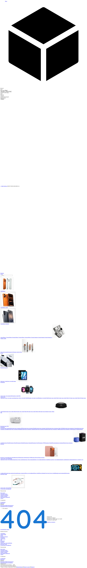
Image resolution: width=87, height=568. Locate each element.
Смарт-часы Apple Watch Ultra (34, 411)
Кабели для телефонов (38, 459)
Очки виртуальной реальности (6, 352)
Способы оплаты (3, 493)
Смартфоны (2, 533)
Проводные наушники (67, 442)
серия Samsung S (42, 337)
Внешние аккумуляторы (60, 473)
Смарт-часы (2, 538)
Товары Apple (3, 534)
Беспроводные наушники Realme (14, 429)
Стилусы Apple (52, 473)
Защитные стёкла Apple (18, 459)
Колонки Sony (23, 457)
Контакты (2, 503)
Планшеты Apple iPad (16, 395)
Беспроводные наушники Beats (29, 428)
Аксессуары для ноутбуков (5, 487)
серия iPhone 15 (16, 337)
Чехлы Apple (36, 473)
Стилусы (47, 473)
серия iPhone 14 (22, 337)
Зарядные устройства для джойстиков (8, 381)
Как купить (2, 492)
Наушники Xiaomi (48, 442)
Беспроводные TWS (4, 426)
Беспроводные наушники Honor (40, 429)
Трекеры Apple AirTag (17, 352)
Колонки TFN (28, 457)
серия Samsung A (35, 337)
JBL (1, 539)
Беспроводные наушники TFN (65, 429)
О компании (2, 502)
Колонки (2, 541)
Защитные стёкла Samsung (28, 459)
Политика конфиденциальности (6, 505)
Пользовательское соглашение (6, 506)
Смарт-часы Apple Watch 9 (11, 411)
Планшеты (2, 537)
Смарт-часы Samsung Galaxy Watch (47, 411)
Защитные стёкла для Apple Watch (21, 398)
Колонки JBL (17, 457)
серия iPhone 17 (3, 337)
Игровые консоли (4, 536)
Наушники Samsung (28, 442)
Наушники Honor (12, 442)
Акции (1, 498)
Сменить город (8, 91)
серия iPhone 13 (29, 337)
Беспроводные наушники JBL (17, 428)
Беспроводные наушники (5, 428)
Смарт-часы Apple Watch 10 (75, 398)
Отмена (2, 99)
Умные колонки (41, 457)
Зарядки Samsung (69, 459)
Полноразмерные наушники (57, 442)
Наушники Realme (20, 442)
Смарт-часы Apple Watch (54, 398)
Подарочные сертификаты (5, 545)
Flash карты (67, 473)
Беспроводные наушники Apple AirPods (56, 428)
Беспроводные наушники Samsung (71, 428)
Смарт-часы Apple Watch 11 (64, 398)
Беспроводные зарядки (9, 473)
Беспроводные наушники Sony (41, 428)
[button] (43, 45)
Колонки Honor (11, 457)
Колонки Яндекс (34, 457)
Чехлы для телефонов (29, 473)
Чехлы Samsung (42, 473)
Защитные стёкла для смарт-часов (7, 398)
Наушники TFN (41, 442)
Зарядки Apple (63, 459)
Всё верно (3, 91)
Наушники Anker (74, 429)
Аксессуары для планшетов (6, 395)
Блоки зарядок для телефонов (54, 459)
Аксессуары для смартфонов (6, 543)
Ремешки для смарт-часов (33, 398)
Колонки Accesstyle (4, 457)
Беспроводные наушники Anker (27, 429)
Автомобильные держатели (19, 473)
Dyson (1, 535)
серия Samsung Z (48, 337)
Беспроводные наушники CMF (53, 429)
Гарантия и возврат (4, 495)
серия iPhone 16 (10, 337)
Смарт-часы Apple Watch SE (22, 411)
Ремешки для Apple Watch (43, 398)
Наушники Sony (35, 442)
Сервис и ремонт (3, 496)
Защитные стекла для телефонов (7, 459)
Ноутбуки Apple (3, 544)
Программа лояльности (5, 497)
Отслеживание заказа (4, 529)
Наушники (2, 540)
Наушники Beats (6, 442)
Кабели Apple (45, 459)
